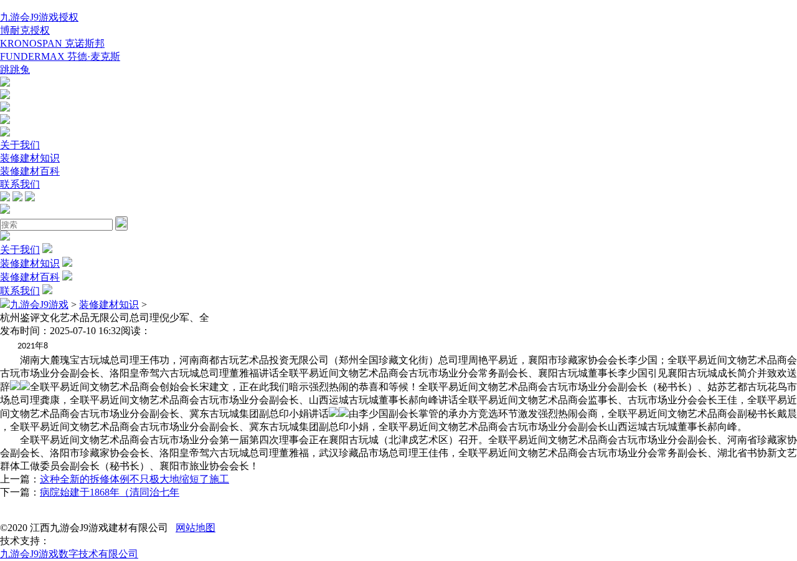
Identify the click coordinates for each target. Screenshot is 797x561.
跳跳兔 (15, 69)
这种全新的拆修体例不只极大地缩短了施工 (134, 479)
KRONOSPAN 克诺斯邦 (52, 43)
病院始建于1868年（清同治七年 (109, 492)
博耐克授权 (25, 30)
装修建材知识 (30, 158)
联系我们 (20, 184)
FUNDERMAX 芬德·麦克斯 (60, 56)
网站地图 (195, 527)
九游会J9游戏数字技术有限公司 (69, 554)
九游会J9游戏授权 (39, 17)
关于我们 (20, 145)
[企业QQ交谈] (5, 83)
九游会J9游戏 (39, 304)
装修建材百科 (30, 171)
